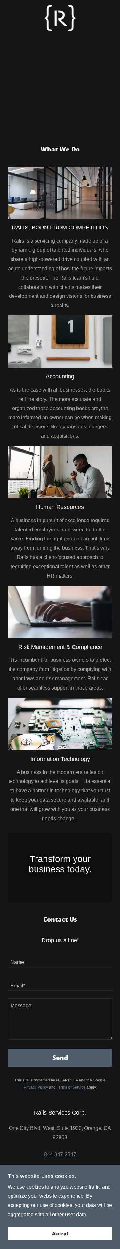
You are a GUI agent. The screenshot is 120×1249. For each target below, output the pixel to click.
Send (60, 1058)
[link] (60, 18)
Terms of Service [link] (71, 1087)
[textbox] (60, 959)
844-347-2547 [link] (60, 1154)
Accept (60, 1234)
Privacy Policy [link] (36, 1087)
